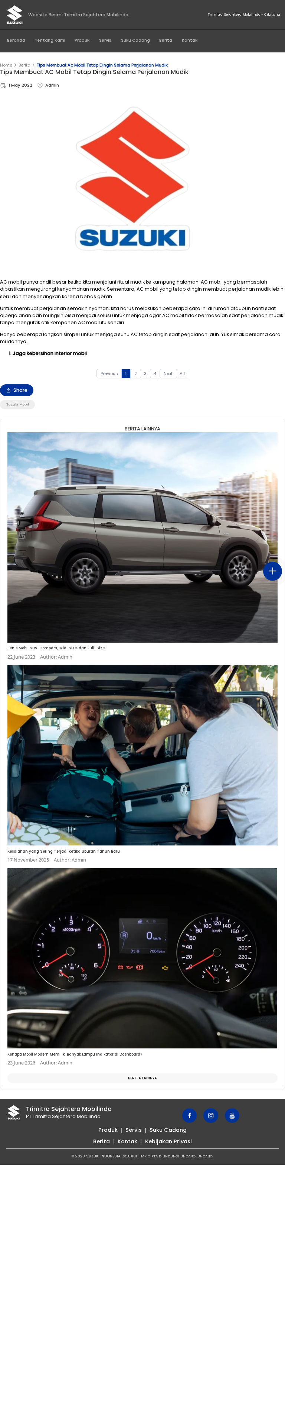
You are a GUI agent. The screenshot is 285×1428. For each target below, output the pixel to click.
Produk (82, 40)
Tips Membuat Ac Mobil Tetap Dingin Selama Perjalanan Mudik (102, 65)
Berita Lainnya (142, 1078)
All (182, 374)
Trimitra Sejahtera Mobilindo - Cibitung (244, 14)
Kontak (189, 40)
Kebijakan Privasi (168, 1141)
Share (20, 390)
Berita (165, 40)
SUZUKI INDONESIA (103, 1156)
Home (6, 65)
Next (168, 374)
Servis (105, 40)
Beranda (16, 40)
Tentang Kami (50, 40)
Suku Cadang (135, 40)
